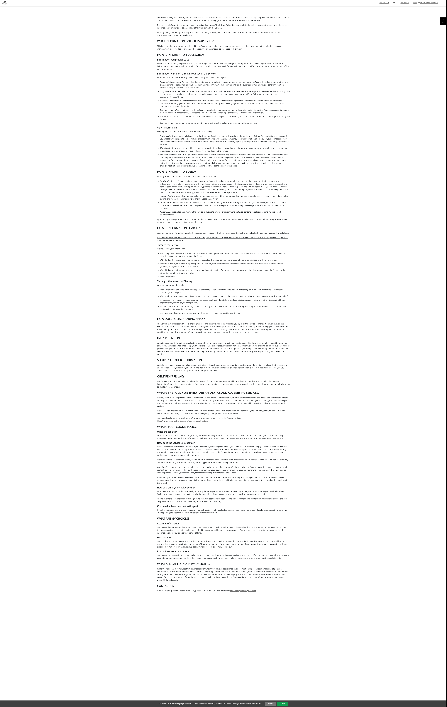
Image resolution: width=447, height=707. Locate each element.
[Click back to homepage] (4, 2)
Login (415, 3)
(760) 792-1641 (384, 3)
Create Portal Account (429, 3)
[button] (443, 21)
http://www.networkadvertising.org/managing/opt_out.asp (182, 421)
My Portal (405, 3)
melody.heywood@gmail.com (243, 590)
